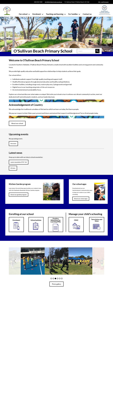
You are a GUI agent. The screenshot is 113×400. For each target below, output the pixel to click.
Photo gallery (56, 284)
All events (13, 143)
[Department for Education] (104, 14)
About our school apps (81, 198)
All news (12, 168)
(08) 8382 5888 (38, 2)
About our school (17, 123)
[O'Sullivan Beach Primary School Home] (7, 10)
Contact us (87, 14)
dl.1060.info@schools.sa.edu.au (53, 2)
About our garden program (18, 194)
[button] (15, 261)
